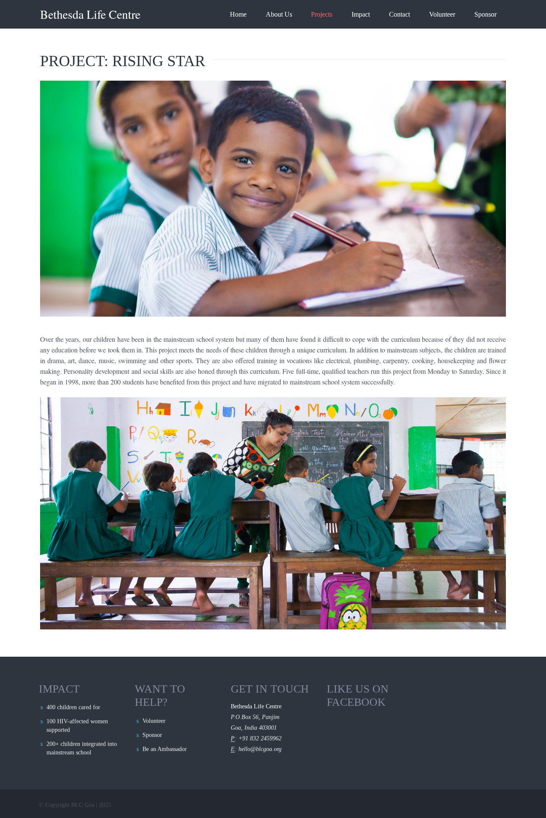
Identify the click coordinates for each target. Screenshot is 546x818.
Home (238, 14)
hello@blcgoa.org (260, 749)
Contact (399, 14)
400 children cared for (73, 707)
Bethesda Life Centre (90, 14)
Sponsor (485, 14)
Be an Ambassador (164, 749)
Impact (360, 14)
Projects (321, 14)
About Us (279, 14)
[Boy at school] (273, 199)
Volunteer (442, 14)
